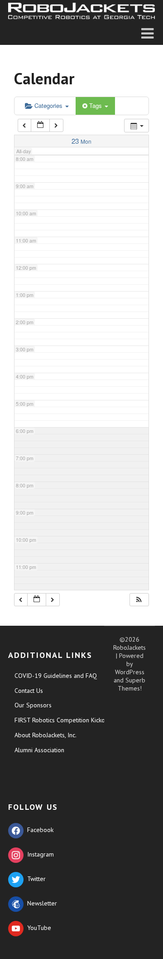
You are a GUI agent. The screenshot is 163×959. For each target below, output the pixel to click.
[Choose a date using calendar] (40, 125)
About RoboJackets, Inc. (45, 735)
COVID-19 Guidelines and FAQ (55, 676)
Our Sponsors (33, 705)
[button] (139, 600)
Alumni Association (39, 750)
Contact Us (28, 690)
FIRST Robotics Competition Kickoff (62, 720)
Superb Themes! (132, 684)
